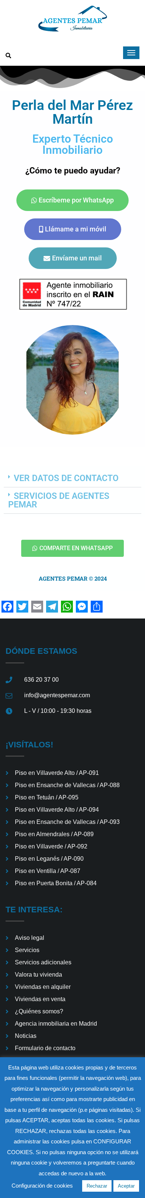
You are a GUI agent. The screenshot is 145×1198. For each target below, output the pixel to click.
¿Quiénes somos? (39, 1011)
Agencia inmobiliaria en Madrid (56, 1023)
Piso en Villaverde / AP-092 (51, 846)
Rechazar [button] (97, 1186)
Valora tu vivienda (38, 974)
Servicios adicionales (43, 962)
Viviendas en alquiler (43, 987)
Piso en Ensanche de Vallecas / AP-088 (67, 785)
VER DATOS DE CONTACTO (66, 478)
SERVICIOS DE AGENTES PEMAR (58, 500)
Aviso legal (29, 938)
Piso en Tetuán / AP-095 (46, 797)
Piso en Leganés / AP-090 (49, 859)
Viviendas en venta (40, 999)
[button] (72, 478)
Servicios (27, 950)
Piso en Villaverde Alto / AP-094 (57, 809)
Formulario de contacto (45, 1048)
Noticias (25, 1036)
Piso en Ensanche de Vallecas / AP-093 (67, 822)
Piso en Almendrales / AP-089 (54, 834)
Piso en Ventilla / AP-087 (47, 871)
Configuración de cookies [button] (42, 1185)
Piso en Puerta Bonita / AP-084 (56, 883)
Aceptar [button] (126, 1186)
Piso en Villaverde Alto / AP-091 (57, 773)
